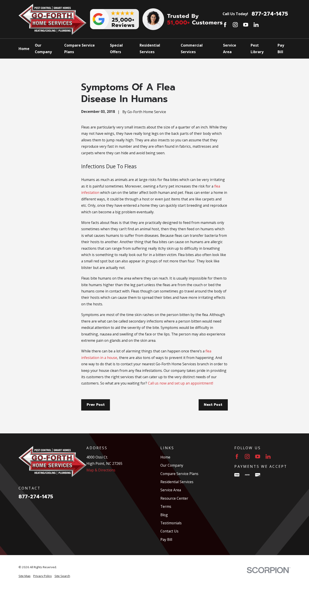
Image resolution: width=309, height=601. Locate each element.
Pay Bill (166, 539)
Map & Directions (100, 470)
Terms (165, 506)
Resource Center (174, 498)
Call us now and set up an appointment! (180, 383)
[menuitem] (25, 576)
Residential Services (176, 481)
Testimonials (171, 522)
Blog (164, 514)
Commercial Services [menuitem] (192, 48)
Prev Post (96, 404)
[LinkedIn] (256, 24)
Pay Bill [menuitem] (281, 48)
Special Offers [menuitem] (116, 48)
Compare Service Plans (179, 473)
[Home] (52, 19)
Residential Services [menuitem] (150, 48)
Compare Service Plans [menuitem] (79, 48)
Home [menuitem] (24, 48)
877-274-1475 (270, 14)
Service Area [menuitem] (229, 48)
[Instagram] (235, 24)
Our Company (171, 465)
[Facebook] (225, 24)
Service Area (170, 489)
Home (165, 457)
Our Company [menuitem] (43, 48)
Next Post (213, 404)
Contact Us (169, 531)
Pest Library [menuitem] (257, 48)
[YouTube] (245, 24)
